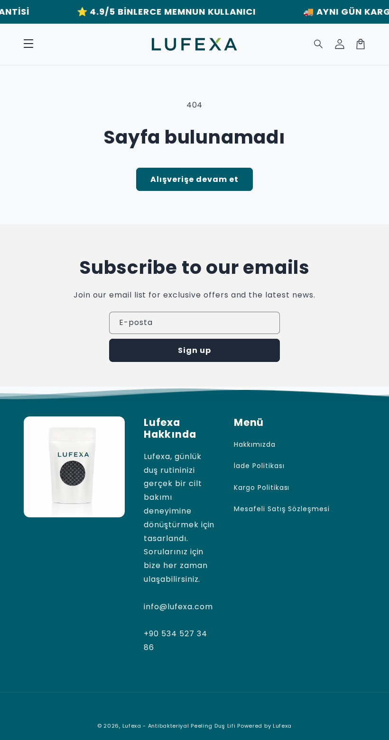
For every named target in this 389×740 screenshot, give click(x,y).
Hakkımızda (255, 444)
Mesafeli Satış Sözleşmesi (282, 509)
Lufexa (282, 726)
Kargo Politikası (261, 487)
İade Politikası (259, 465)
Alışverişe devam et (194, 179)
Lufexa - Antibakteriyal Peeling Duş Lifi (179, 726)
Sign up (194, 350)
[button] (28, 44)
